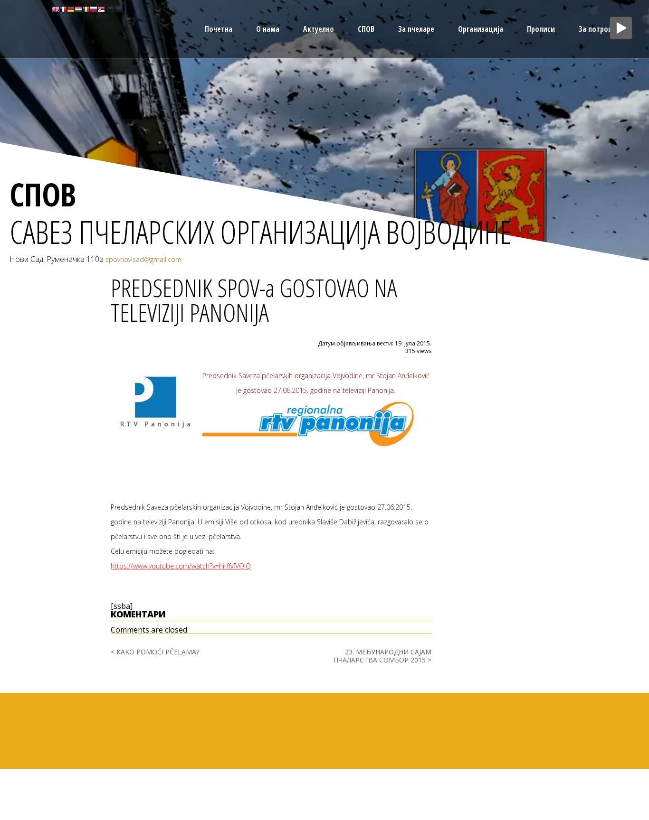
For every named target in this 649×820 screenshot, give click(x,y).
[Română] (86, 8)
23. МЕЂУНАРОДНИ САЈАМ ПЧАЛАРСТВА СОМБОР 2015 (382, 655)
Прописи (541, 29)
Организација (480, 29)
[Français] (63, 8)
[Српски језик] (101, 8)
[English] (55, 8)
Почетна (218, 29)
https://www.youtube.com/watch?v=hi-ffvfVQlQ (181, 565)
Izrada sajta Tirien (624, 771)
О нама (267, 29)
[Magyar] (78, 8)
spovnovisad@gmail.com (143, 259)
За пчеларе (416, 29)
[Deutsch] (71, 8)
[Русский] (93, 8)
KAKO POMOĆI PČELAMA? (157, 651)
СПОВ (366, 29)
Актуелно (318, 29)
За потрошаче (602, 29)
